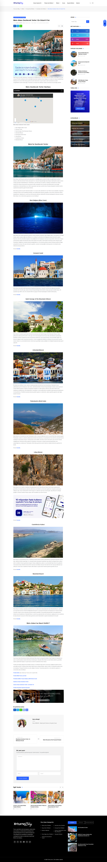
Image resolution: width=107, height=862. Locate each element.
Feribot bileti (16, 672)
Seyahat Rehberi (70, 3)
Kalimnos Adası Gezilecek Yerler (20, 681)
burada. (18, 248)
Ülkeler (57, 3)
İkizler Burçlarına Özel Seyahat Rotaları (52, 739)
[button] (60, 787)
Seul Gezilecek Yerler (83, 827)
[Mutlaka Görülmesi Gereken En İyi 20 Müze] (74, 73)
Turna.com (50, 859)
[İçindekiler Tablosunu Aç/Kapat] (61, 91)
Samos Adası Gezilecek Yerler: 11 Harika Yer (23, 684)
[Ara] (90, 3)
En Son (72, 822)
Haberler (78, 3)
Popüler (81, 822)
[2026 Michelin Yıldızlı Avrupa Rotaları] (74, 82)
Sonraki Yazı (57, 738)
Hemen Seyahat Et (37, 3)
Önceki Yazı (19, 737)
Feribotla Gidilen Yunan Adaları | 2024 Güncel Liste (25, 678)
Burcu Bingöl (36, 719)
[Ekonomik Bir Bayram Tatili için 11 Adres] (74, 54)
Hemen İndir (80, 108)
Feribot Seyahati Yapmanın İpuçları (21, 687)
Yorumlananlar (89, 822)
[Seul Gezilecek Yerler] (72, 829)
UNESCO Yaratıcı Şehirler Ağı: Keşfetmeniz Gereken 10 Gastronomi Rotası (85, 836)
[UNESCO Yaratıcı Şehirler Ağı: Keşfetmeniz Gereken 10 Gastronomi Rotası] (72, 837)
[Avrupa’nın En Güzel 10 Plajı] (74, 63)
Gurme (63, 3)
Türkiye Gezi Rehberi (48, 3)
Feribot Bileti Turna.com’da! (19, 675)
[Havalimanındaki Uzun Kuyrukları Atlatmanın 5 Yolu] (72, 847)
